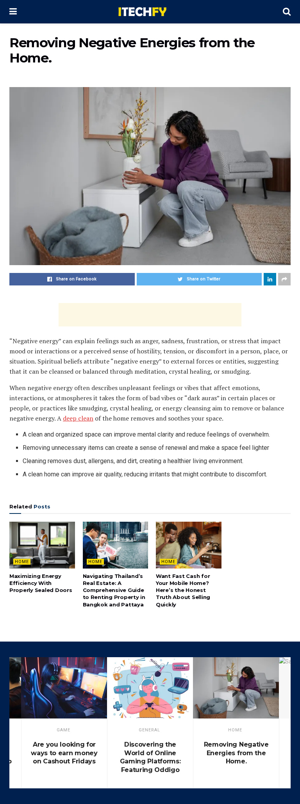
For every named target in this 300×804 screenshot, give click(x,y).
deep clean (78, 418)
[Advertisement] (150, 314)
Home (22, 561)
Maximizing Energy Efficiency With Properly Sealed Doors (40, 583)
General (149, 730)
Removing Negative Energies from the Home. (236, 753)
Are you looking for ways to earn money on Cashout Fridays (64, 753)
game (63, 730)
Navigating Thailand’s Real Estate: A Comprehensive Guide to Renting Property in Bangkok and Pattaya (114, 590)
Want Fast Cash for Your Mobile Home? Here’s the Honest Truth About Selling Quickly (183, 590)
